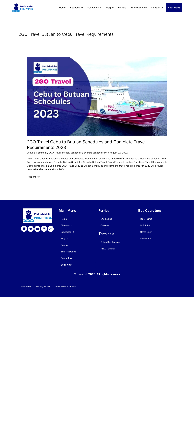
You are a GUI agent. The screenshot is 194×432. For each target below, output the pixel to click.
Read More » (34, 176)
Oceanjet (105, 225)
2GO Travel (55, 152)
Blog (108, 7)
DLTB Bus (145, 225)
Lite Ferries (106, 219)
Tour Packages (139, 7)
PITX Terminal (108, 248)
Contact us (157, 7)
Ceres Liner (146, 232)
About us (75, 7)
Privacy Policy (43, 286)
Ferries (65, 152)
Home (62, 7)
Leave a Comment (37, 152)
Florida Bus (145, 238)
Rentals (122, 7)
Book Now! (174, 7)
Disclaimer (26, 286)
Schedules (93, 7)
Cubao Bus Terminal (110, 242)
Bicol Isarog (146, 219)
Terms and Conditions (65, 286)
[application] (81, 7)
